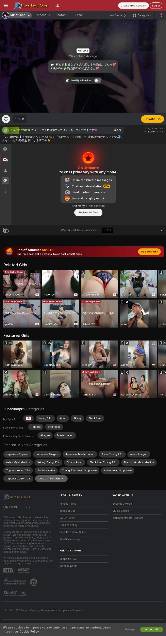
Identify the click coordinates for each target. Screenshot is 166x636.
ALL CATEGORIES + (51, 478)
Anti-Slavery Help (70, 539)
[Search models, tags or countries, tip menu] (160, 15)
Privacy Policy (68, 503)
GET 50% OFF (149, 251)
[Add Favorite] (6, 119)
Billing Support (68, 566)
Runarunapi (12, 409)
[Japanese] (28, 418)
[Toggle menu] (5, 5)
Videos (44, 15)
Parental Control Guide (73, 532)
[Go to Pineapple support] (34, 582)
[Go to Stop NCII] (15, 593)
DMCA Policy (67, 518)
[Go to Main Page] (31, 5)
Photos (62, 15)
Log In (156, 5)
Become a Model (122, 503)
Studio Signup (121, 510)
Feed (78, 15)
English (13, 507)
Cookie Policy (29, 631)
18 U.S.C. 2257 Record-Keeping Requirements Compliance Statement (43, 610)
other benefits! (95, 205)
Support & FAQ (68, 559)
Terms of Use (67, 510)
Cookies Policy (68, 525)
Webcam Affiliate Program (128, 518)
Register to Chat (88, 212)
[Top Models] (57, 5)
